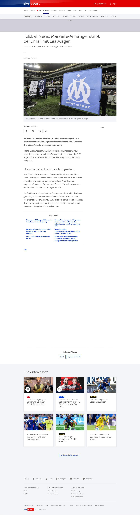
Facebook (39, 479)
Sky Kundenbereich (77, 497)
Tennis (69, 11)
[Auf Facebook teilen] (26, 131)
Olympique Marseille (74, 357)
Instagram (63, 479)
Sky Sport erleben (100, 4)
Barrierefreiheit (99, 505)
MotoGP (62, 11)
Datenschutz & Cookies (58, 505)
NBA (80, 11)
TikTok (51, 479)
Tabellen (74, 16)
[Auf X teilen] (33, 131)
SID (25, 249)
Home (26, 11)
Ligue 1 (62, 357)
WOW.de (26, 494)
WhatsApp (89, 479)
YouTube (76, 479)
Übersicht (38, 16)
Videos (32, 11)
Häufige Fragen (28, 505)
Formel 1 (54, 11)
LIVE (39, 11)
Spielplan (65, 16)
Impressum (39, 505)
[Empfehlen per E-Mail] (46, 131)
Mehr (112, 16)
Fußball (46, 11)
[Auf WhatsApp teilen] (40, 131)
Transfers (104, 16)
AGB (46, 505)
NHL (85, 11)
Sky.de (26, 491)
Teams (81, 16)
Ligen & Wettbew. (92, 16)
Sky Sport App (75, 491)
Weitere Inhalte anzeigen (70, 455)
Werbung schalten (53, 494)
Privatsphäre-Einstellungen (84, 505)
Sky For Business (53, 491)
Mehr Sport (93, 11)
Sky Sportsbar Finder (77, 494)
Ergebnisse (56, 16)
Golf (75, 11)
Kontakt (70, 505)
